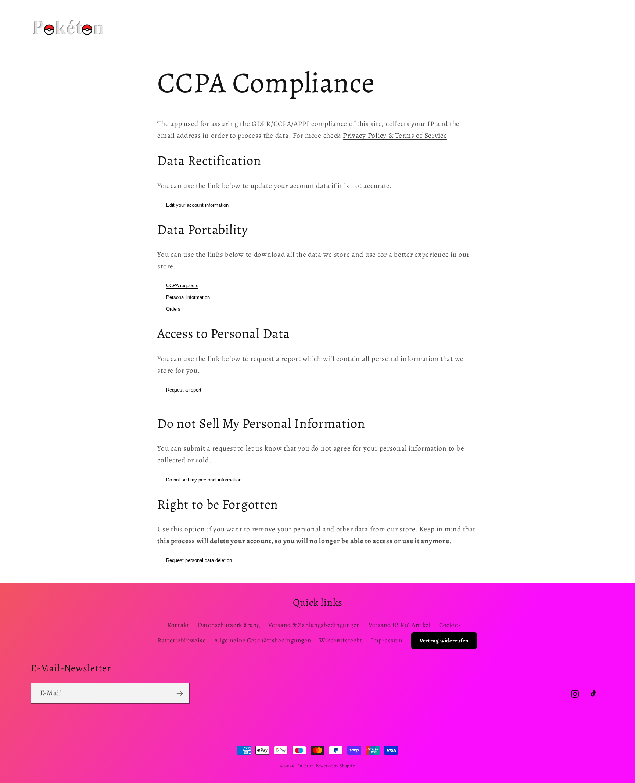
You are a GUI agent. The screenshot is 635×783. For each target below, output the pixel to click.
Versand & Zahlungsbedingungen (314, 625)
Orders (173, 309)
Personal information (188, 297)
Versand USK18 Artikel (400, 625)
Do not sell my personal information (203, 480)
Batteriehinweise (182, 640)
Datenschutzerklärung (229, 625)
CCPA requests (182, 285)
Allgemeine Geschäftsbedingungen (262, 640)
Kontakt (178, 625)
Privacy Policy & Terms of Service (395, 135)
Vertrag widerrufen (444, 640)
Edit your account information (197, 205)
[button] (211, 18)
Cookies (450, 625)
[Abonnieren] (179, 693)
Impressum (386, 640)
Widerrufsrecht (340, 640)
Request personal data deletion (199, 560)
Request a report (183, 390)
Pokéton (305, 766)
